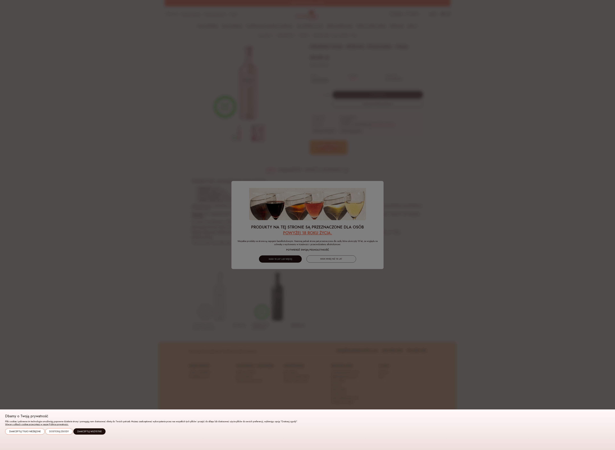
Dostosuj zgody (59, 431)
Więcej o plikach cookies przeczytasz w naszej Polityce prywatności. (37, 424)
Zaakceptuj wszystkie (89, 431)
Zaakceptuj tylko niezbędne (25, 431)
